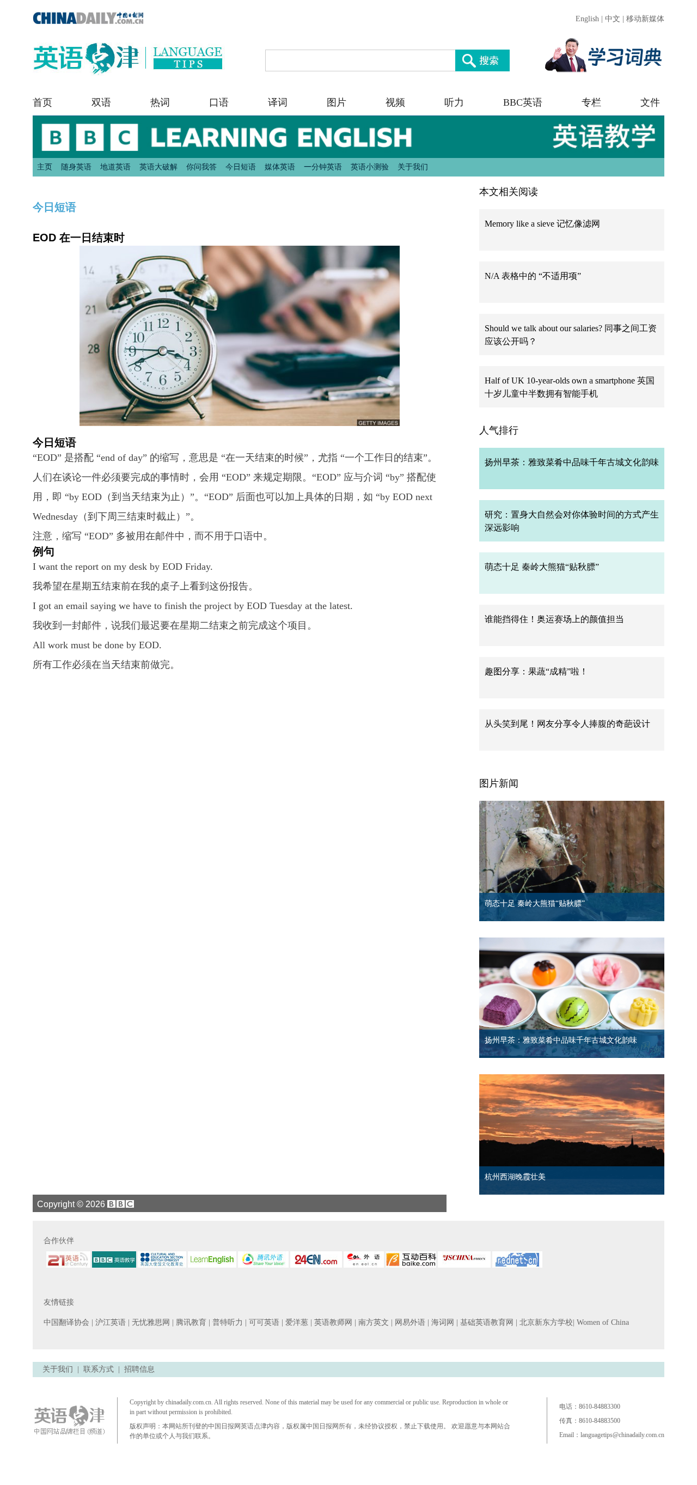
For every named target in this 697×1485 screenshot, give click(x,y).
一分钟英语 (323, 166)
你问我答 (201, 166)
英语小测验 (370, 166)
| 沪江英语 (109, 1322)
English (587, 19)
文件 (650, 102)
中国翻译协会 (67, 1322)
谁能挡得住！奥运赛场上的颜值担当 (554, 619)
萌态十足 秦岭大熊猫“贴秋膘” (542, 566)
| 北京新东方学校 (544, 1322)
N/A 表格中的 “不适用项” (533, 276)
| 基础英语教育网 (486, 1322)
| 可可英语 (263, 1322)
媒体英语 (280, 166)
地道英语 (115, 166)
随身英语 (76, 166)
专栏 (591, 102)
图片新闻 (498, 783)
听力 (454, 102)
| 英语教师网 (332, 1322)
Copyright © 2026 (70, 1204)
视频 (395, 102)
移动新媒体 (645, 19)
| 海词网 (441, 1322)
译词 (278, 102)
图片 (336, 102)
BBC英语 (522, 102)
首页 (42, 102)
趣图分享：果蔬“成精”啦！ (536, 671)
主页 (44, 166)
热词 (160, 102)
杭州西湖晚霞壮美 (515, 1177)
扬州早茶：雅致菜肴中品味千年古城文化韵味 (572, 462)
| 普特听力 (227, 1322)
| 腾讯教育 (190, 1322)
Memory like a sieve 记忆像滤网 (542, 223)
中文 (612, 19)
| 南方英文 (372, 1322)
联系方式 (98, 1369)
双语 (101, 102)
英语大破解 (158, 166)
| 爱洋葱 (296, 1322)
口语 (219, 102)
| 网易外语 (409, 1322)
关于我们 (413, 166)
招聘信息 (139, 1369)
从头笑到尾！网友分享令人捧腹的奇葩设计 (567, 723)
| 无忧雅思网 (150, 1322)
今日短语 (240, 166)
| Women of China (601, 1322)
